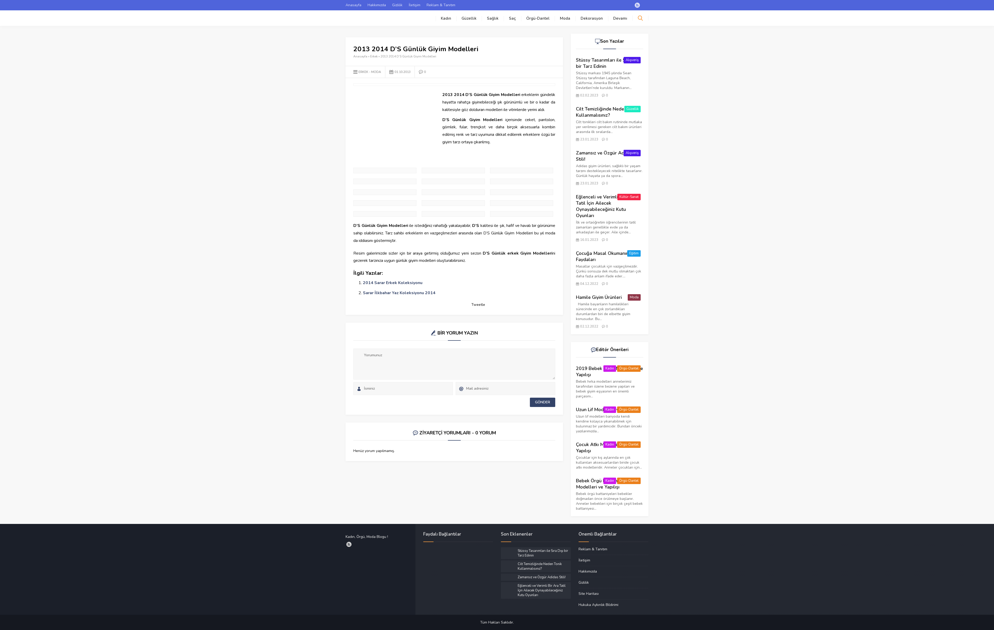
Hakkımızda (377, 5)
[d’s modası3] (384, 214)
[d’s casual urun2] (521, 192)
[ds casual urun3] (453, 192)
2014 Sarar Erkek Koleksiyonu (392, 283)
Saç (512, 18)
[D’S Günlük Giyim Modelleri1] (521, 170)
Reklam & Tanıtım (441, 5)
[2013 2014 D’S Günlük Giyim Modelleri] (453, 170)
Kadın (446, 18)
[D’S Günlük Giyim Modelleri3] (453, 181)
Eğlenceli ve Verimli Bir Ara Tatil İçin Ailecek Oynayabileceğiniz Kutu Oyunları (605, 206)
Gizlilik (397, 5)
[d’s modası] (521, 214)
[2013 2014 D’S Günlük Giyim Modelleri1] (384, 170)
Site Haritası (589, 593)
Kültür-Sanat (629, 197)
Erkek (374, 56)
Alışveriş (632, 60)
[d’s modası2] (521, 203)
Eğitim (634, 253)
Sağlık (493, 18)
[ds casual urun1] (384, 192)
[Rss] (637, 5)
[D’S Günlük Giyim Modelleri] (521, 181)
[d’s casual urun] (384, 203)
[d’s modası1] (453, 203)
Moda (565, 18)
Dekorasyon (592, 18)
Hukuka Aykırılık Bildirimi (598, 604)
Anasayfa (353, 5)
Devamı (620, 18)
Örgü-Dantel (538, 18)
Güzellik (469, 18)
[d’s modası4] (453, 214)
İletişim (414, 5)
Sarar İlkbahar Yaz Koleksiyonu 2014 (399, 293)
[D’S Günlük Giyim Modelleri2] (384, 181)
